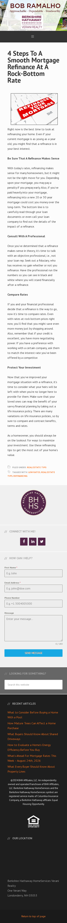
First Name (10, 567)
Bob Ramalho (33, 15)
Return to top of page (33, 916)
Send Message (33, 653)
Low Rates (34, 472)
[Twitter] (41, 542)
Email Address (12, 582)
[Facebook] (24, 542)
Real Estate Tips (36, 467)
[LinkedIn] (32, 542)
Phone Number (12, 597)
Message (9, 613)
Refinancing (20, 475)
